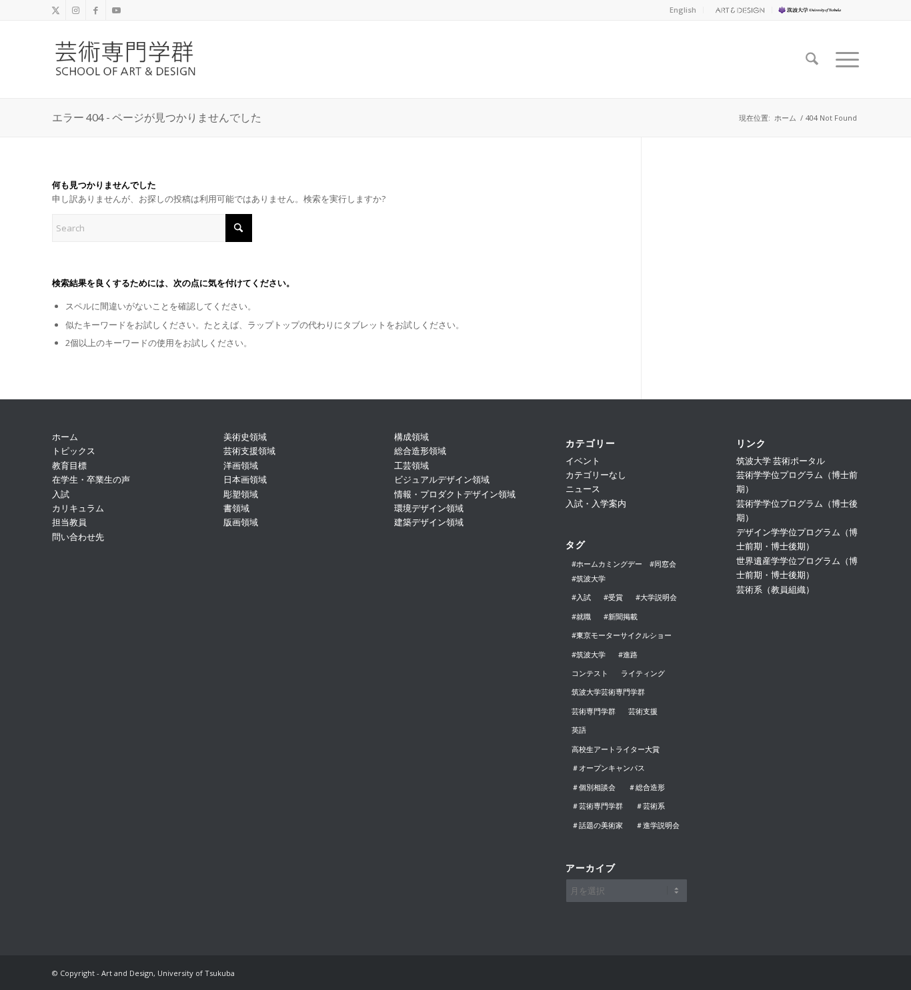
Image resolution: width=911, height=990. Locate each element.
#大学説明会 (656, 597)
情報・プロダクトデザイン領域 (455, 494)
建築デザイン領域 (429, 522)
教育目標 (69, 465)
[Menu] (843, 59)
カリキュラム (78, 508)
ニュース (583, 489)
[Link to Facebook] (95, 10)
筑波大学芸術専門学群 (608, 692)
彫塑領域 (240, 494)
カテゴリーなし (596, 475)
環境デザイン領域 (429, 508)
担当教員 (69, 522)
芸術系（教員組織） (775, 589)
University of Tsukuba (819, 10)
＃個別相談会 (594, 787)
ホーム (65, 437)
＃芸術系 (650, 806)
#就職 (581, 616)
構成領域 (411, 437)
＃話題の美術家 (597, 825)
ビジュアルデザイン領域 (442, 479)
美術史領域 (245, 437)
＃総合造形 (646, 787)
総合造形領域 (420, 451)
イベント (583, 461)
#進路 (628, 654)
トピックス (73, 451)
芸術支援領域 (249, 451)
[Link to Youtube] (116, 10)
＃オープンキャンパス (608, 768)
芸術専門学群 (594, 711)
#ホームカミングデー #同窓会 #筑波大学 (628, 571)
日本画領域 (245, 479)
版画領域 (240, 522)
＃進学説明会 (658, 825)
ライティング (643, 673)
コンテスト (590, 673)
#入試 (581, 597)
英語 (579, 730)
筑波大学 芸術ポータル (780, 461)
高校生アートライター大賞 (616, 749)
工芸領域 (411, 465)
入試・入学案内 (596, 503)
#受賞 (613, 597)
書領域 (236, 508)
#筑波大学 (589, 654)
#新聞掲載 (621, 616)
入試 (60, 494)
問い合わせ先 (78, 537)
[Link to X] (55, 10)
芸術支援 (643, 711)
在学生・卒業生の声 (91, 479)
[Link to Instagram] (75, 10)
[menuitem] (683, 10)
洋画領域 (240, 465)
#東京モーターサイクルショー (622, 635)
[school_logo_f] (136, 59)
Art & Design (737, 10)
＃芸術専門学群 (597, 806)
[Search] (812, 59)
